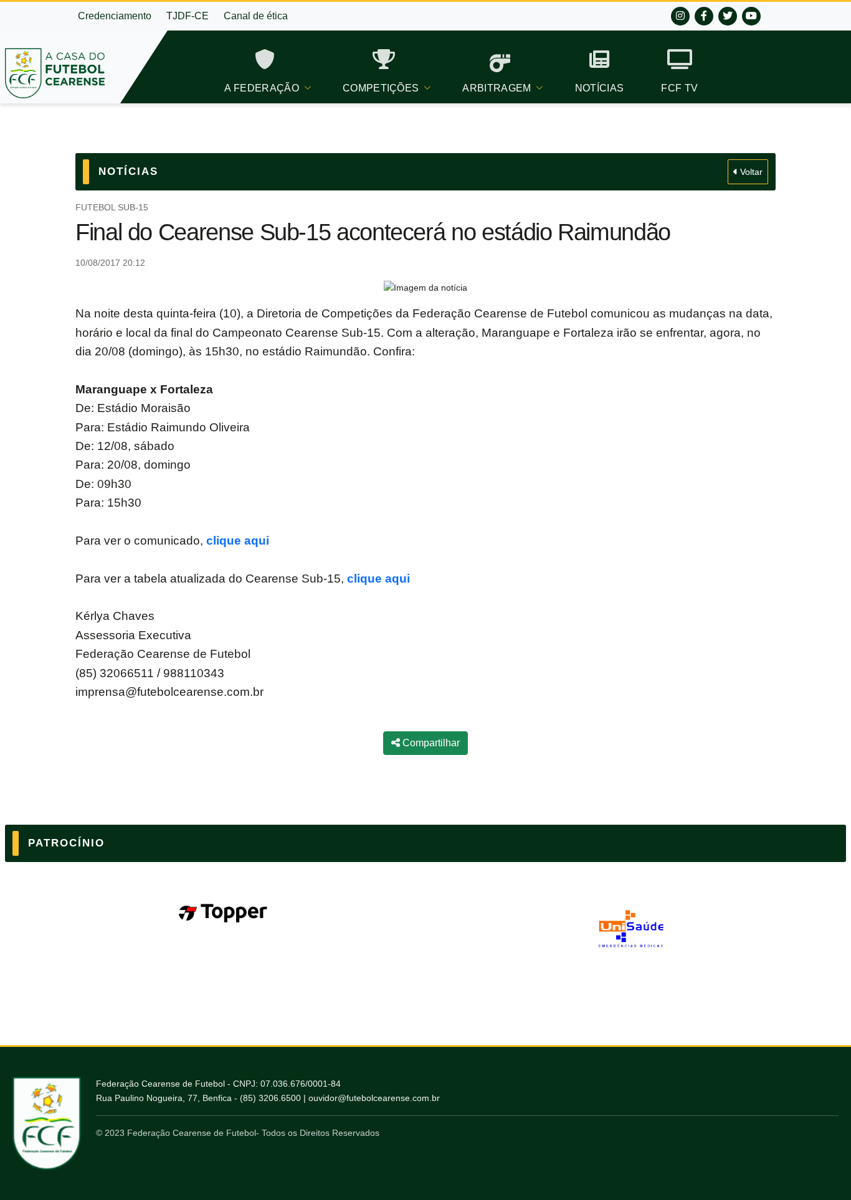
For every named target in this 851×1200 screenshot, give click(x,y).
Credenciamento (114, 16)
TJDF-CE (187, 16)
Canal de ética (256, 16)
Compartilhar (430, 743)
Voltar (750, 172)
